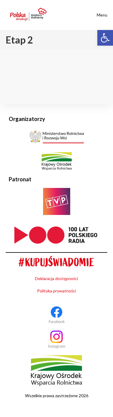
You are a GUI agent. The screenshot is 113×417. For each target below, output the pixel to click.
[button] (105, 38)
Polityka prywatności (56, 290)
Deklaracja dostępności (56, 278)
